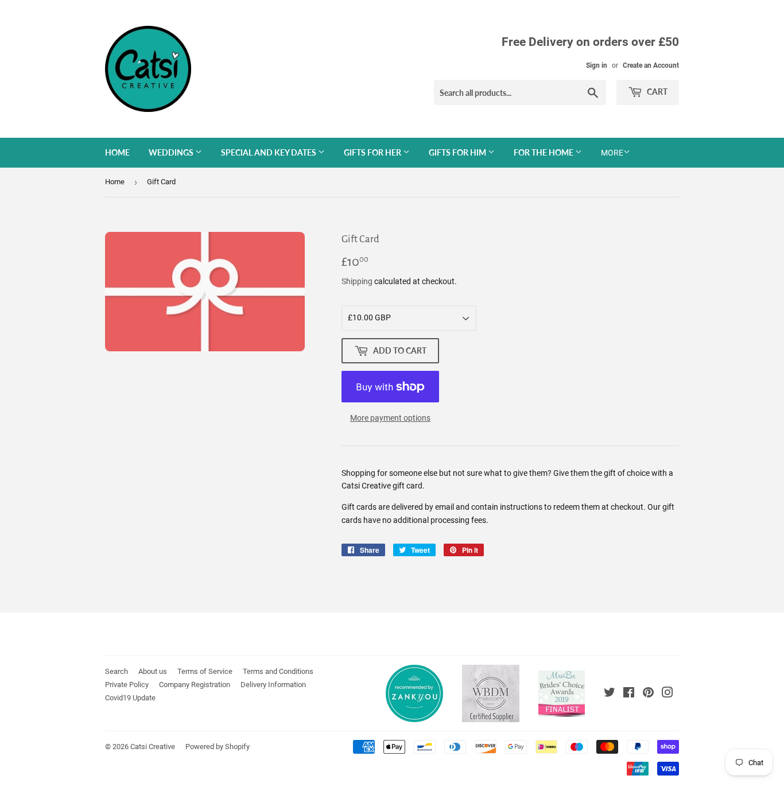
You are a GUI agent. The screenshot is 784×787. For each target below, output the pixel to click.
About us (152, 671)
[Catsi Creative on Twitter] (609, 694)
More (612, 152)
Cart (656, 91)
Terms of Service (204, 671)
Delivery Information (273, 684)
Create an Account (651, 65)
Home (117, 152)
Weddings (172, 152)
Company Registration (194, 684)
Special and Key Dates (269, 152)
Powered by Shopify (217, 746)
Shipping (356, 281)
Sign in (596, 65)
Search (116, 671)
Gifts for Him (458, 152)
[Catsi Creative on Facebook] (629, 694)
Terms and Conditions (278, 671)
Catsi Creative (152, 746)
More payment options (390, 417)
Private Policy (127, 684)
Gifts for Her (373, 152)
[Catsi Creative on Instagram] (667, 694)
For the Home (544, 152)
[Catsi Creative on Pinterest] (648, 694)
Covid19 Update (130, 697)
